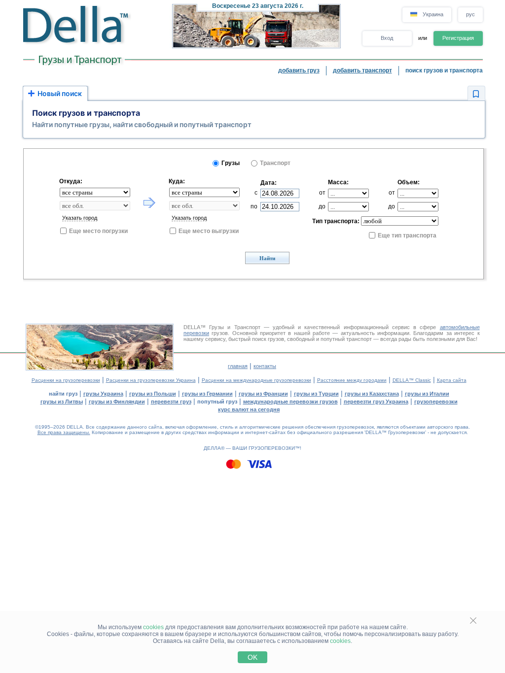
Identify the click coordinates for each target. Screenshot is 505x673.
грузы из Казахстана (372, 394)
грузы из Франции (263, 394)
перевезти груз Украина (376, 401)
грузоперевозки (436, 401)
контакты (264, 366)
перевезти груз (171, 401)
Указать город (79, 218)
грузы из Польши (152, 394)
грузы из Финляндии (117, 401)
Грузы (230, 163)
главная (238, 366)
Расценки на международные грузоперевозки (256, 380)
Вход (387, 38)
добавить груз (299, 70)
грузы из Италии (427, 394)
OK (252, 657)
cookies (153, 627)
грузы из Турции (316, 394)
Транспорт (275, 163)
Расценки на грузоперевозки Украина (151, 380)
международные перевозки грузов (290, 401)
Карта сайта (452, 380)
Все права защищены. (63, 432)
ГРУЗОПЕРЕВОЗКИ (272, 448)
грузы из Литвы (61, 401)
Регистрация (458, 38)
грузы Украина (103, 394)
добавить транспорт (362, 70)
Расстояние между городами (352, 380)
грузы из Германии (207, 394)
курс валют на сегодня (249, 409)
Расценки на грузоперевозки (66, 380)
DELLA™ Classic (412, 380)
